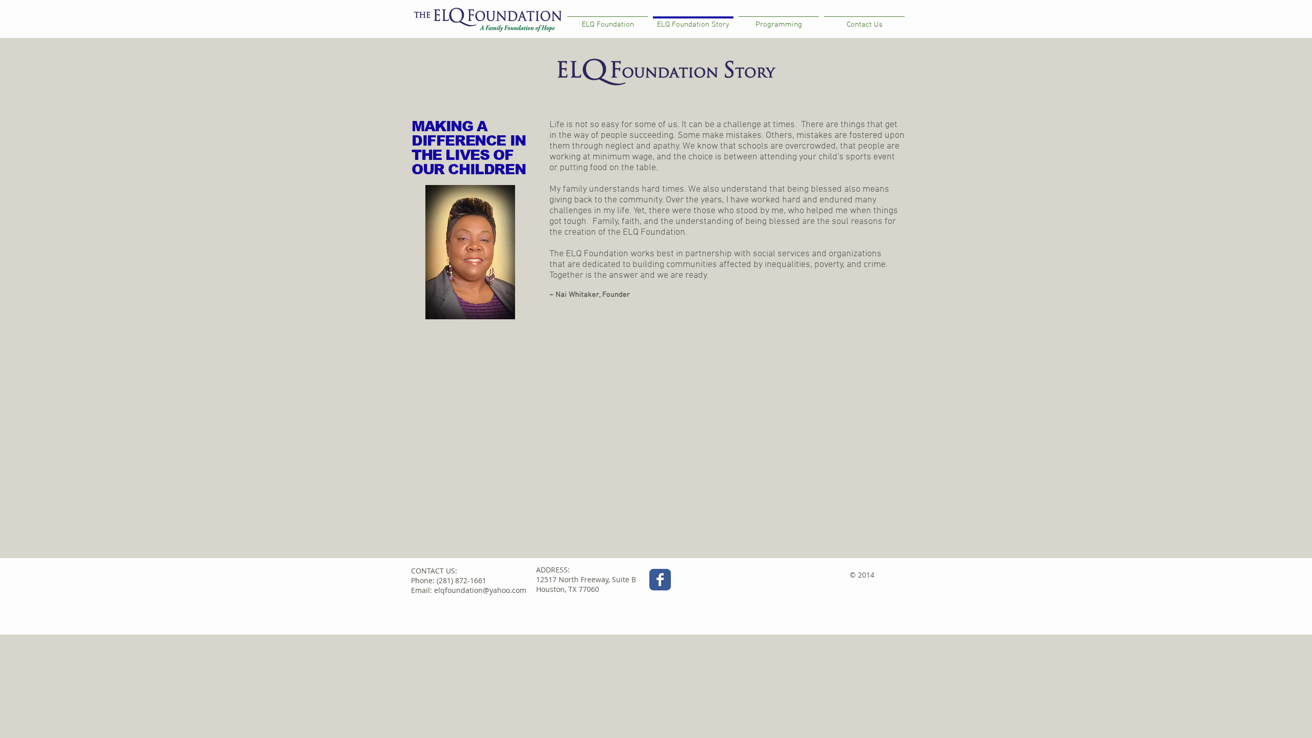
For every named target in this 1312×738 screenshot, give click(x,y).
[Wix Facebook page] (660, 579)
